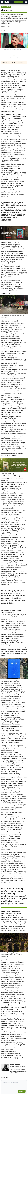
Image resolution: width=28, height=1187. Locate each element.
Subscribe (19, 2)
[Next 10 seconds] (18, 57)
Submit (21, 1091)
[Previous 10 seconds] (10, 57)
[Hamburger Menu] (26, 1)
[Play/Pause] (14, 57)
